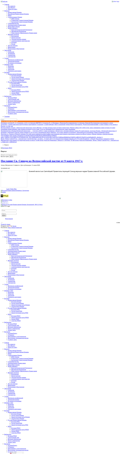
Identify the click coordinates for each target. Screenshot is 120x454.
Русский (14, 453)
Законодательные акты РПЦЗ (20, 91)
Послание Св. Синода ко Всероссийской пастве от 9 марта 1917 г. (42, 161)
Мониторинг (12, 47)
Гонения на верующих (14, 71)
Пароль (4, 212)
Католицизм (15, 36)
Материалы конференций (15, 60)
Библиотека (7, 96)
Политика (11, 66)
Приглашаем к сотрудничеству (17, 110)
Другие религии (13, 45)
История (6, 72)
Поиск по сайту (12, 9)
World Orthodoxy (13, 28)
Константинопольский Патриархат (21, 29)
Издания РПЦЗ (12, 97)
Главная (6, 4)
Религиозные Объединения (16, 48)
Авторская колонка (13, 61)
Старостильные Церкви (15, 17)
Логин (4, 208)
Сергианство (12, 56)
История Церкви (16, 75)
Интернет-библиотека (14, 101)
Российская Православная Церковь (18, 14)
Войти (4, 215)
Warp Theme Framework (15, 227)
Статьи (6, 58)
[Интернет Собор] (6, 200)
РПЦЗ (9, 15)
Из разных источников (14, 63)
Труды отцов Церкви (17, 77)
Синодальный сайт (13, 99)
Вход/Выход (11, 7)
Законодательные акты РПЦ (19, 86)
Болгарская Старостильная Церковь (22, 22)
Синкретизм (11, 55)
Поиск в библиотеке (14, 102)
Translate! (7, 116)
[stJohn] (3, 192)
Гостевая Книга (12, 107)
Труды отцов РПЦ (16, 85)
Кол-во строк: (5, 156)
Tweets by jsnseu (5, 224)
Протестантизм (15, 37)
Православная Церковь (15, 12)
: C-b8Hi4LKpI (9, 142)
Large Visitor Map (11, 189)
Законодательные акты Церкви (20, 79)
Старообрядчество (13, 23)
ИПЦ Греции (15, 18)
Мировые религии (13, 34)
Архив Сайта (12, 104)
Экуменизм (11, 53)
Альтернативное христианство (20, 41)
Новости (6, 11)
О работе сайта (12, 113)
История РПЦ (15, 83)
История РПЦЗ (15, 90)
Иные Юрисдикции (14, 26)
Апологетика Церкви (17, 80)
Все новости (11, 6)
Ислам (13, 44)
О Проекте (11, 109)
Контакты (7, 105)
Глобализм (11, 52)
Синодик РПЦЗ (16, 94)
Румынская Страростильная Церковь (22, 20)
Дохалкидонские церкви (18, 39)
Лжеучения (7, 50)
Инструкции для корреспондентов (18, 112)
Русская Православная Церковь (17, 82)
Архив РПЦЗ (15, 93)
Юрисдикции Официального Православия (24, 33)
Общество (11, 67)
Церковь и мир (8, 64)
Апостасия (11, 69)
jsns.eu (14, 226)
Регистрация (9, 218)
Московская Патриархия (18, 31)
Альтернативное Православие (17, 25)
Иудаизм (14, 42)
